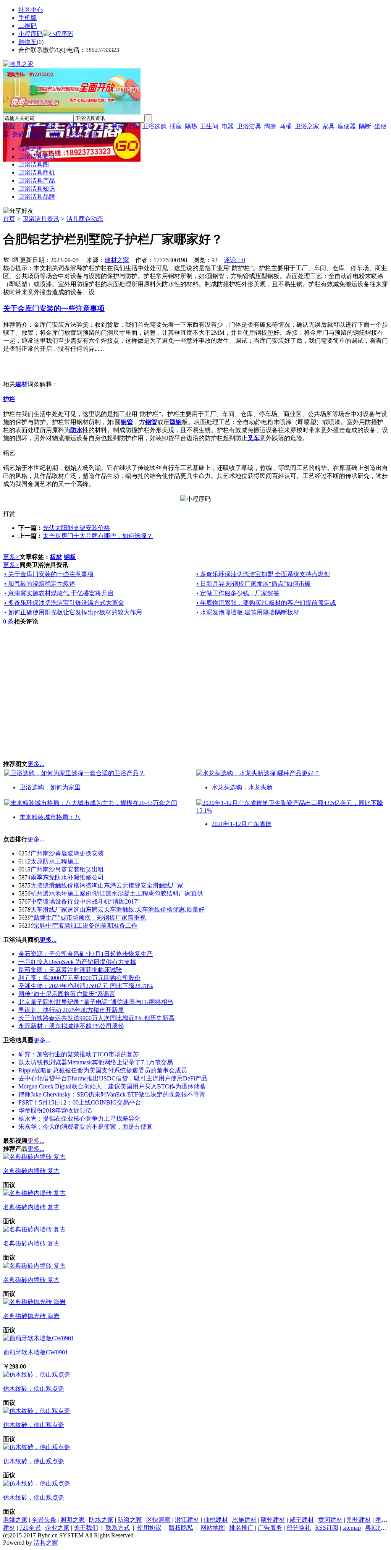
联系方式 (117, 1527)
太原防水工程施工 (55, 861)
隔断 (365, 126)
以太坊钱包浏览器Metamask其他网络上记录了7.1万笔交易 (95, 1062)
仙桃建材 (216, 1519)
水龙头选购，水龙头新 (242, 787)
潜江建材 (187, 1519)
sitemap (352, 1527)
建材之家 (117, 260)
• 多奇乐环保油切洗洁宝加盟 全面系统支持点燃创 (263, 574)
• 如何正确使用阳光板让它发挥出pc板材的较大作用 (73, 612)
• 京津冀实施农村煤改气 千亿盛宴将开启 (58, 593)
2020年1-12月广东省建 (241, 824)
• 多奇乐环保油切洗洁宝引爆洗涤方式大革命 (64, 602)
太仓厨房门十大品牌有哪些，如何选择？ (98, 536)
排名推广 (241, 1527)
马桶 (286, 126)
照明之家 (72, 1519)
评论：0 (234, 260)
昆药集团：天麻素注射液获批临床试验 (70, 970)
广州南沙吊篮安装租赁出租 (67, 869)
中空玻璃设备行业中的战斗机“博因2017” (85, 901)
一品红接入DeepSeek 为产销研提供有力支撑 (77, 962)
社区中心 (30, 9)
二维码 (27, 26)
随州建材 (273, 1519)
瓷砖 (18, 134)
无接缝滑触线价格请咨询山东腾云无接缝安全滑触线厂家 (107, 885)
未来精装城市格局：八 (50, 817)
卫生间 (209, 126)
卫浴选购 (154, 126)
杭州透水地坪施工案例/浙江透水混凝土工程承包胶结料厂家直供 (117, 893)
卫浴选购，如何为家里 (50, 787)
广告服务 (270, 1527)
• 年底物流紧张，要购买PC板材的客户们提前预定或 (266, 602)
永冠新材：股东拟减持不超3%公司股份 (71, 1026)
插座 (176, 126)
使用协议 (149, 1527)
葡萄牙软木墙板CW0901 (35, 1352)
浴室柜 (36, 134)
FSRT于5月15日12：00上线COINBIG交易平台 (79, 1102)
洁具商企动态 (84, 218)
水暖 (92, 134)
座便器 (347, 126)
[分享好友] (18, 211)
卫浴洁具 (249, 126)
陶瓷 (270, 126)
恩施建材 (244, 1519)
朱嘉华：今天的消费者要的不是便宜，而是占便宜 (85, 1126)
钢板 (70, 557)
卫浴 (102, 126)
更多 (11, 557)
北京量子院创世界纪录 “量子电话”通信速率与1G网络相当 (95, 1002)
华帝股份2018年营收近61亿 (55, 1110)
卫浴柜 (73, 134)
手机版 (27, 18)
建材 (72, 126)
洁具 (133, 126)
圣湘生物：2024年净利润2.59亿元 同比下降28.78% (85, 986)
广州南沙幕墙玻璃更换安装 (67, 853)
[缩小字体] (15, 259)
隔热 (191, 126)
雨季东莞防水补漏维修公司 (67, 877)
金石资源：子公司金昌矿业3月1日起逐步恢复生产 (85, 954)
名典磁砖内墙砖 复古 (31, 1171)
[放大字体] (6, 259)
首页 (9, 218)
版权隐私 (181, 1527)
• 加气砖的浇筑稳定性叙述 (39, 583)
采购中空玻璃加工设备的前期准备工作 (85, 925)
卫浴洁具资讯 (41, 218)
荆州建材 (359, 1519)
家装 (29, 126)
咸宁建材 (301, 1519)
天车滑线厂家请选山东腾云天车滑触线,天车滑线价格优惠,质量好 (118, 909)
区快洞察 (158, 1519)
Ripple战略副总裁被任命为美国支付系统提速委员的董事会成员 (102, 1070)
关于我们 (86, 1527)
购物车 (27, 42)
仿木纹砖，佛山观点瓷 (33, 1388)
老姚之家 (15, 1519)
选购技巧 (50, 126)
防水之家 (101, 1519)
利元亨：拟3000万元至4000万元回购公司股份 (79, 978)
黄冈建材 (330, 1519)
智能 (55, 134)
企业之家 (57, 1527)
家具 (328, 126)
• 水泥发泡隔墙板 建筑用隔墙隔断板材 (247, 612)
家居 (87, 126)
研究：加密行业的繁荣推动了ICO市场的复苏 (78, 1054)
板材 (56, 557)
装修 (117, 126)
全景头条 (44, 1519)
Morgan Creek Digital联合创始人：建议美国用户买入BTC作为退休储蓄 (112, 1086)
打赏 (9, 513)
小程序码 (30, 34)
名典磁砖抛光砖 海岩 (31, 1316)
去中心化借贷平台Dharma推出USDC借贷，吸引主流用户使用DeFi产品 (112, 1078)
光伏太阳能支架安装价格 (76, 528)
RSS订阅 (326, 1527)
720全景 (30, 1527)
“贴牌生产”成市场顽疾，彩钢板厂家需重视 (88, 917)
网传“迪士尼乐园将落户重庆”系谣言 (66, 994)
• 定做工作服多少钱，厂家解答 (238, 593)
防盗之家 (130, 1519)
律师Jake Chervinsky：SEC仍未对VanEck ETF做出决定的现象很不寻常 (111, 1094)
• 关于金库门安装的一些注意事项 (49, 574)
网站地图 (212, 1527)
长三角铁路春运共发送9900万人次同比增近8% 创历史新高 (96, 1018)
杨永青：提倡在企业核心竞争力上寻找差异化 (79, 1118)
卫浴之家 (307, 126)
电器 (227, 126)
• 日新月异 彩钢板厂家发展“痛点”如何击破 (253, 583)
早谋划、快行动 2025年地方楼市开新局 (71, 1010)
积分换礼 (298, 1527)
